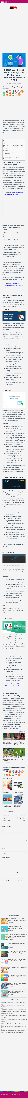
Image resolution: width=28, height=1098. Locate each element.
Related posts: (6, 159)
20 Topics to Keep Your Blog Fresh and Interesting (17, 919)
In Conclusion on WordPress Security (12, 157)
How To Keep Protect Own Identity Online (17, 984)
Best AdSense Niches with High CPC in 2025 (13, 1032)
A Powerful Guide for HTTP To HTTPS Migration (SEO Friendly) (17, 936)
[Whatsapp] (4, 94)
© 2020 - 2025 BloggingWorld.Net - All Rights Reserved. (14, 1094)
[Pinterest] (16, 91)
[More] (19, 94)
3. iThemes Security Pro (9, 152)
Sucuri (7, 309)
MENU (6, 2)
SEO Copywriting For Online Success (17, 968)
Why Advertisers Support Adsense (16, 944)
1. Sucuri (5, 148)
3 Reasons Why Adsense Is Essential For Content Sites (17, 976)
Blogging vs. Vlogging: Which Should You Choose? (14, 1009)
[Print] (10, 94)
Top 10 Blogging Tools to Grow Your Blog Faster (14, 1002)
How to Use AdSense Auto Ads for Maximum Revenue (17, 960)
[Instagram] (7, 94)
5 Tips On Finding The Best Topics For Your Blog (17, 952)
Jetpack (8, 390)
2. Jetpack (5, 150)
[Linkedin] (13, 91)
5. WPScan (6, 155)
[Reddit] (10, 91)
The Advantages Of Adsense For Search (15, 927)
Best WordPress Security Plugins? (11, 147)
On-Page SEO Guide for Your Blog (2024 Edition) (14, 1030)
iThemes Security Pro (14, 477)
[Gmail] (16, 94)
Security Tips (10, 811)
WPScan (8, 619)
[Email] (13, 94)
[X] (7, 91)
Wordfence (9, 552)
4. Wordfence (6, 153)
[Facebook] (4, 91)
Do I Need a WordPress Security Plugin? (13, 145)
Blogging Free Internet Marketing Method (15, 992)
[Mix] (22, 91)
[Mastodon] (19, 91)
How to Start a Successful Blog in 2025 (12, 1023)
